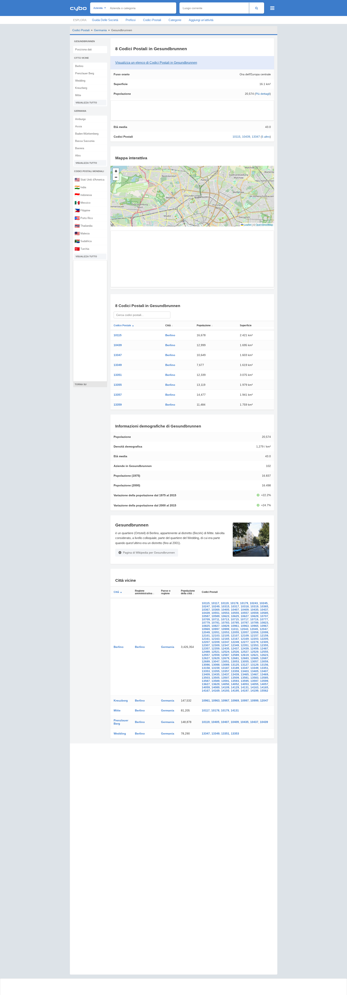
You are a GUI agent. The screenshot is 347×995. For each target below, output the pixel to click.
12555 (264, 651)
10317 (235, 606)
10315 (225, 606)
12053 (225, 632)
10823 (264, 622)
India (80, 187)
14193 (225, 690)
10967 (264, 625)
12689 (206, 661)
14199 (254, 690)
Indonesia (83, 195)
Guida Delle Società (105, 20)
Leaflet (247, 224)
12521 (215, 651)
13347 (256, 136)
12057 (245, 632)
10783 (225, 622)
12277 (245, 642)
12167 (235, 638)
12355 (264, 645)
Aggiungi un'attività (201, 20)
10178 (234, 603)
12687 (264, 658)
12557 (206, 655)
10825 (206, 625)
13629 (215, 684)
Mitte (78, 95)
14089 (215, 687)
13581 (245, 677)
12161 (206, 638)
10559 (254, 612)
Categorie (175, 20)
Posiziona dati (83, 49)
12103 (215, 635)
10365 (264, 606)
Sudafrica (83, 241)
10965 (254, 625)
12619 (245, 655)
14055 (254, 684)
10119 (225, 603)
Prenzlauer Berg (84, 73)
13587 (206, 680)
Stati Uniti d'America (89, 179)
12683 (245, 658)
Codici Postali (152, 20)
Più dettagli (263, 93)
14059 (206, 687)
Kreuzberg (81, 87)
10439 (246, 136)
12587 (225, 655)
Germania (100, 30)
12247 (225, 642)
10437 (264, 609)
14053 (245, 684)
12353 (254, 645)
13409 (206, 674)
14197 (245, 690)
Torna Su (80, 384)
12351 (245, 645)
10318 (245, 606)
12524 (225, 651)
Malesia (82, 233)
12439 (245, 648)
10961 (235, 625)
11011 (235, 629)
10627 (245, 616)
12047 (264, 629)
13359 (118, 404)
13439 (235, 674)
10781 (215, 622)
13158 (206, 668)
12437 (235, 648)
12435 (225, 648)
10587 (206, 616)
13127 (245, 664)
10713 (225, 619)
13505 (215, 677)
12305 (264, 642)
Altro (78, 155)
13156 (264, 664)
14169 (215, 690)
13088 (215, 664)
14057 (264, 684)
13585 (264, 677)
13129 (254, 664)
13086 (206, 664)
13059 (264, 661)
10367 (206, 609)
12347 (225, 645)
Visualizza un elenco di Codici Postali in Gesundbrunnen (156, 62)
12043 (244, 629)
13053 (235, 661)
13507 (225, 677)
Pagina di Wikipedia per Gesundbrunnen (149, 552)
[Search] (256, 8)
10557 (245, 612)
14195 (235, 690)
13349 (118, 365)
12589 (235, 655)
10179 (244, 603)
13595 (245, 680)
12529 (254, 651)
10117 (215, 603)
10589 (215, 616)
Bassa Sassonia (84, 140)
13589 (215, 680)
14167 (206, 690)
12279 (254, 642)
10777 (264, 619)
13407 (264, 671)
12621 (254, 655)
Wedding (80, 80)
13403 (245, 671)
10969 (206, 629)
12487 (264, 648)
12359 (215, 648)
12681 (235, 658)
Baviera (79, 148)
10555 (235, 612)
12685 (254, 658)
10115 (236, 136)
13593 (235, 680)
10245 (263, 603)
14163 (254, 687)
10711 (215, 619)
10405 (225, 609)
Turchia (82, 249)
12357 (206, 648)
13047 (215, 661)
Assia (78, 126)
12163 (215, 638)
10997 (215, 629)
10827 (215, 625)
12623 (264, 655)
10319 (254, 606)
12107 (235, 635)
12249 (235, 642)
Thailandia (83, 225)
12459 (254, 648)
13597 (254, 680)
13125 (235, 664)
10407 (235, 609)
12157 (254, 635)
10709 (206, 619)
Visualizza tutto (86, 102)
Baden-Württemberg (86, 133)
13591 (225, 680)
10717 (244, 619)
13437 (225, 674)
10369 (215, 609)
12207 (206, 642)
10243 (254, 603)
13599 (264, 680)
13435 (215, 674)
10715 (235, 619)
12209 (215, 642)
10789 (254, 622)
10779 (206, 622)
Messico (82, 202)
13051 (225, 661)
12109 (245, 635)
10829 (225, 625)
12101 (206, 635)
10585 (264, 612)
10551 (215, 612)
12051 (215, 632)
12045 (254, 629)
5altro (266, 136)
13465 (245, 674)
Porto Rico (84, 218)
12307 (206, 645)
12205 (264, 638)
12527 (245, 651)
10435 (254, 609)
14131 (245, 687)
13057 (254, 661)
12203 (254, 638)
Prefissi (131, 20)
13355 (118, 384)
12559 (215, 655)
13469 (264, 674)
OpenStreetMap (264, 224)
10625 (235, 616)
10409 (245, 609)
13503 (206, 677)
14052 (235, 684)
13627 (206, 684)
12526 (235, 651)
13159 (215, 668)
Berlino (79, 66)
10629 (254, 616)
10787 (245, 622)
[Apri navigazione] (272, 8)
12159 (264, 635)
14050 (225, 684)
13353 (206, 671)
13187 (225, 668)
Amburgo (80, 119)
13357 (118, 394)
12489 (206, 651)
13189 (235, 668)
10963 (245, 625)
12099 (264, 632)
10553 (225, 612)
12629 (215, 658)
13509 (235, 677)
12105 (225, 635)
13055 (245, 661)
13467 (254, 674)
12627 (206, 658)
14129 (235, 687)
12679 (225, 658)
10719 (254, 619)
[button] (116, 171)
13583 (254, 677)
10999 (225, 629)
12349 (235, 645)
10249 (215, 606)
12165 (225, 638)
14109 (225, 687)
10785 (235, 622)
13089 (225, 664)
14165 (264, 687)
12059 (254, 632)
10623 (225, 616)
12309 (215, 645)
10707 (264, 616)
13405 (254, 671)
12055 (235, 632)
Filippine (82, 210)
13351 (118, 374)
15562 (264, 690)
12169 (245, 638)
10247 (206, 606)
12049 (206, 632)
